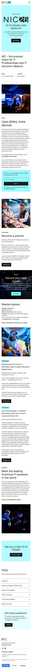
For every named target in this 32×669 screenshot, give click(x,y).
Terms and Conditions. (10, 188)
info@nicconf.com (6, 645)
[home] (6, 2)
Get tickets (16, 40)
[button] (28, 2)
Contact (8, 625)
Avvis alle (14, 665)
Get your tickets (16, 554)
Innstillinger (23, 665)
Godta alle (5, 665)
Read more (6, 264)
